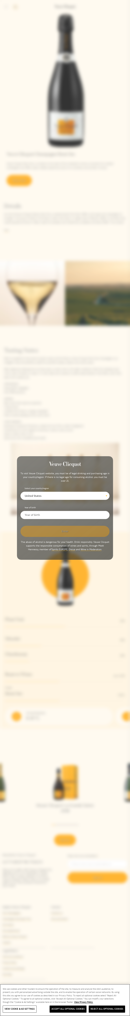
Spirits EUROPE (60, 549)
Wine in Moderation (91, 549)
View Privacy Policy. (83, 1002)
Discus (72, 549)
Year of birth (30, 507)
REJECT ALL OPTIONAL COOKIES (107, 1009)
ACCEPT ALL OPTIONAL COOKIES (68, 1009)
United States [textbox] (33, 495)
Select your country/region (37, 488)
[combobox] (65, 496)
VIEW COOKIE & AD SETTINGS (20, 1009)
